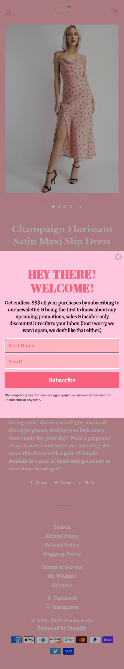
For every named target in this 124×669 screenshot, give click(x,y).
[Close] (118, 256)
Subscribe (62, 380)
